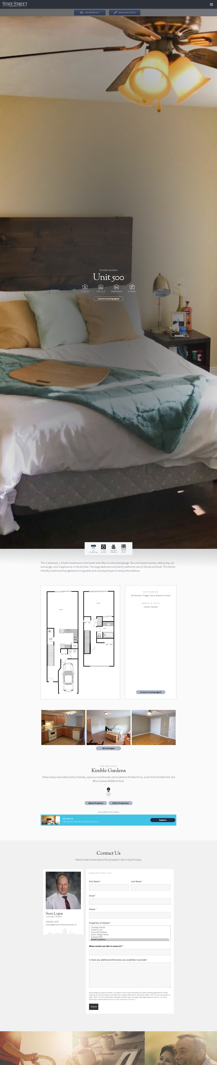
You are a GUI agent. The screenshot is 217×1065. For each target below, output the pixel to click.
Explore (162, 820)
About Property (95, 803)
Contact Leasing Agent (108, 298)
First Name (95, 881)
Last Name (137, 881)
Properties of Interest (100, 922)
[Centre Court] (130, 930)
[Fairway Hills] (130, 937)
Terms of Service (129, 999)
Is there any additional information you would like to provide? (118, 959)
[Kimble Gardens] (130, 939)
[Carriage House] (130, 927)
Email (92, 895)
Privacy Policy (115, 999)
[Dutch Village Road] (130, 935)
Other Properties (120, 803)
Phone (93, 909)
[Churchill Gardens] (130, 932)
